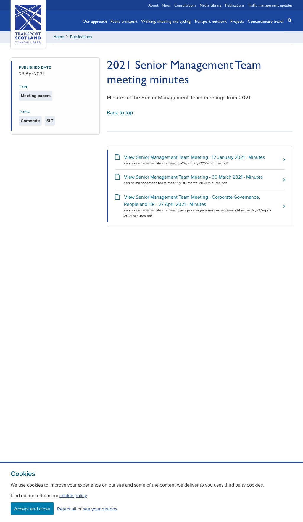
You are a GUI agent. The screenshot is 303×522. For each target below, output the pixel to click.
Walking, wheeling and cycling (166, 21)
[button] (287, 20)
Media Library (211, 5)
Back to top (120, 113)
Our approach (95, 21)
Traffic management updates (270, 5)
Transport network (210, 21)
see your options (100, 508)
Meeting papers (36, 95)
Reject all (66, 508)
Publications (234, 5)
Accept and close (32, 508)
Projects (237, 21)
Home (58, 37)
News (166, 5)
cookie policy (73, 495)
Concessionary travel (265, 21)
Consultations (185, 5)
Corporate (30, 121)
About (153, 5)
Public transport (124, 21)
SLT (49, 121)
